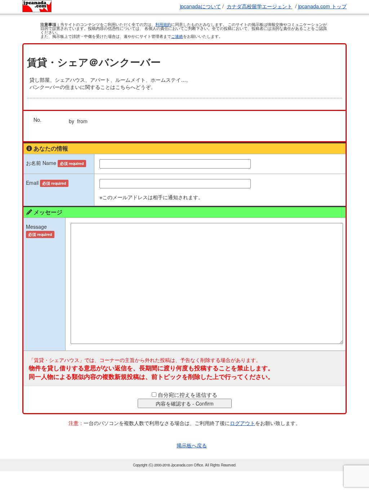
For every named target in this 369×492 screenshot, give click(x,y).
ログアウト (242, 422)
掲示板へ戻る (192, 445)
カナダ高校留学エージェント (259, 6)
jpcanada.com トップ (322, 6)
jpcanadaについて (200, 6)
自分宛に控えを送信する (187, 394)
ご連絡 (177, 36)
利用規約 (163, 24)
